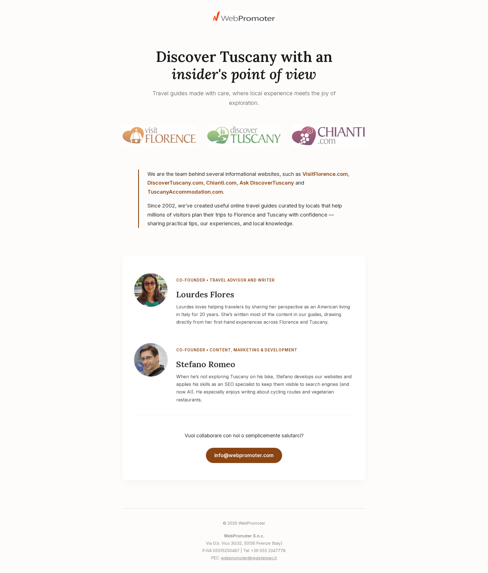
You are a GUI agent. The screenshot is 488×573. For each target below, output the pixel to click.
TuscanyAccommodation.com (185, 192)
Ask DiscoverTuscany (266, 183)
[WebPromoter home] (244, 21)
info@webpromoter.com (244, 455)
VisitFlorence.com (325, 174)
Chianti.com (221, 183)
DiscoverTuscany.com (175, 183)
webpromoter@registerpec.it (249, 557)
